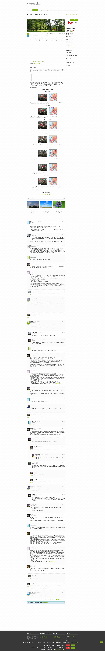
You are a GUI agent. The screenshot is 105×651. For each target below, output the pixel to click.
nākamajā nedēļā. (37, 63)
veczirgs (71, 31)
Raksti (35, 10)
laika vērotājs (32, 271)
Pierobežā (32, 405)
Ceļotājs (31, 592)
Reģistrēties (59, 10)
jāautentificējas (45, 602)
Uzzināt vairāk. (76, 642)
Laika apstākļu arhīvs (57, 640)
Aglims (33, 462)
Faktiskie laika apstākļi (57, 637)
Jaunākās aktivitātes (70, 28)
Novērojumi (47, 10)
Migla (44, 211)
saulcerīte (32, 398)
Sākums (29, 10)
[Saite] (33, 204)
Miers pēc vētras (69, 36)
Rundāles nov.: (70, 30)
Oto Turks (32, 321)
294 (49, 33)
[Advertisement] (61, 4)
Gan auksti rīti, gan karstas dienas (72, 55)
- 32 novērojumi (41, 370)
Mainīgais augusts (70, 33)
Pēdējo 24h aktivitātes (57, 638)
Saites (53, 10)
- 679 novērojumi (39, 524)
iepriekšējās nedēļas (38, 189)
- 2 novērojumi (38, 398)
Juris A (31, 245)
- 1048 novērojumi (38, 486)
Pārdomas (68, 65)
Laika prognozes (75, 14)
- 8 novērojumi (39, 532)
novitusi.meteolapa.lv (59, 383)
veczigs (31, 256)
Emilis (31, 221)
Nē (68, 645)
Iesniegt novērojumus (74, 19)
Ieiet (65, 10)
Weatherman (32, 263)
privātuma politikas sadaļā (59, 649)
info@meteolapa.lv (73, 638)
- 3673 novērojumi (38, 354)
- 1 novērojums (39, 234)
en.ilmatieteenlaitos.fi (41, 61)
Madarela (30, 212)
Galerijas (41, 10)
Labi (102, 642)
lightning (32, 354)
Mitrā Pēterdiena (59, 209)
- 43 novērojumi (40, 263)
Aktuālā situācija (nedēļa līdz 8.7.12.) (39, 36)
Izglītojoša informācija (70, 62)
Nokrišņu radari (56, 636)
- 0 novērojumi (38, 221)
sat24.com (34, 61)
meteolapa (72, 47)
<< (42, 599)
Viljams (31, 524)
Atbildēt (28, 224)
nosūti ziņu (72, 636)
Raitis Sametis (53, 33)
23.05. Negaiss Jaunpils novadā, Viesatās (33, 210)
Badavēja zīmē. (46, 209)
